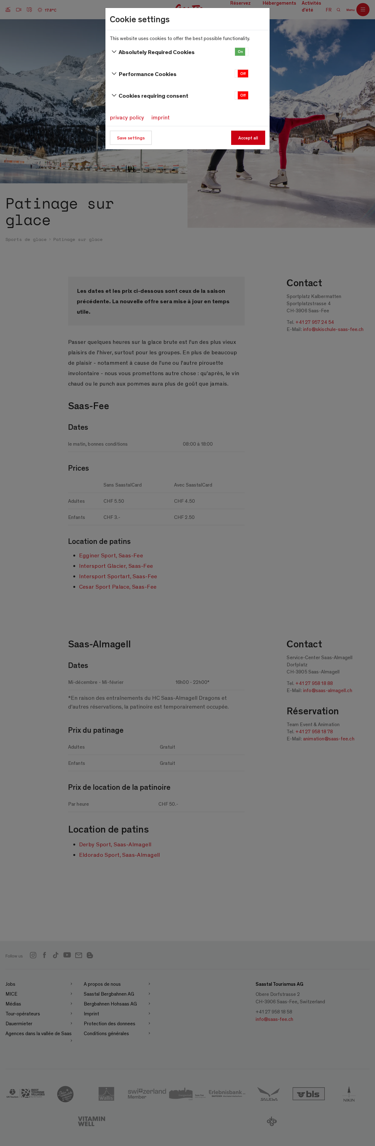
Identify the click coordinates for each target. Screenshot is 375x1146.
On (240, 51)
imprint (160, 117)
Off (243, 73)
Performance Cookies (148, 74)
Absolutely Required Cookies (157, 52)
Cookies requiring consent (153, 95)
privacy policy (127, 117)
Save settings (131, 138)
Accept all (248, 138)
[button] (241, 51)
